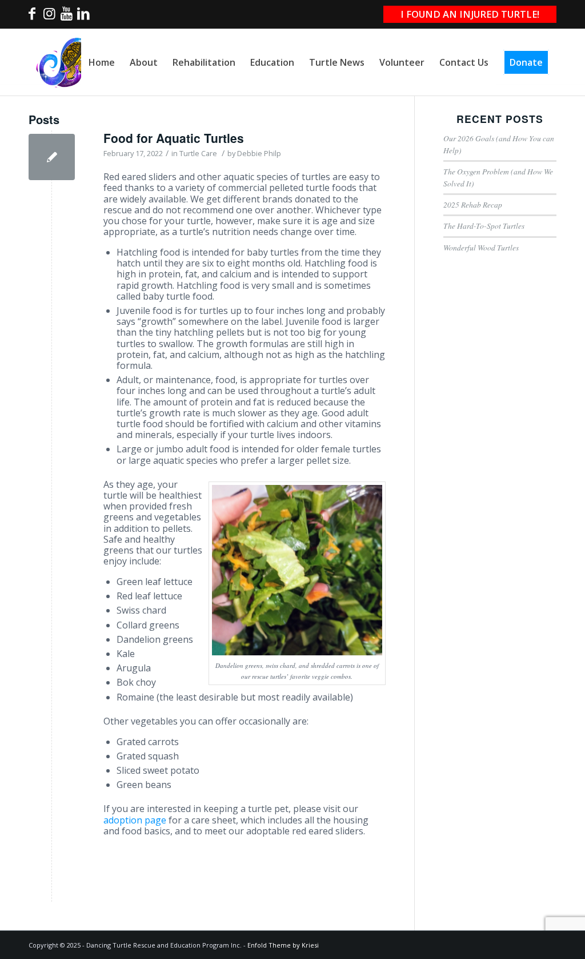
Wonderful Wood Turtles (481, 247)
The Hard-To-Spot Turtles (483, 225)
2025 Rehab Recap (472, 204)
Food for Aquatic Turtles (173, 137)
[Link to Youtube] (66, 17)
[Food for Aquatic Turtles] (52, 157)
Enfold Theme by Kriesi (283, 945)
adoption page (134, 820)
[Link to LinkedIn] (83, 17)
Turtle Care (198, 153)
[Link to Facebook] (32, 17)
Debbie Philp (259, 153)
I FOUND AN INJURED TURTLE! (469, 14)
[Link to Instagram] (49, 17)
